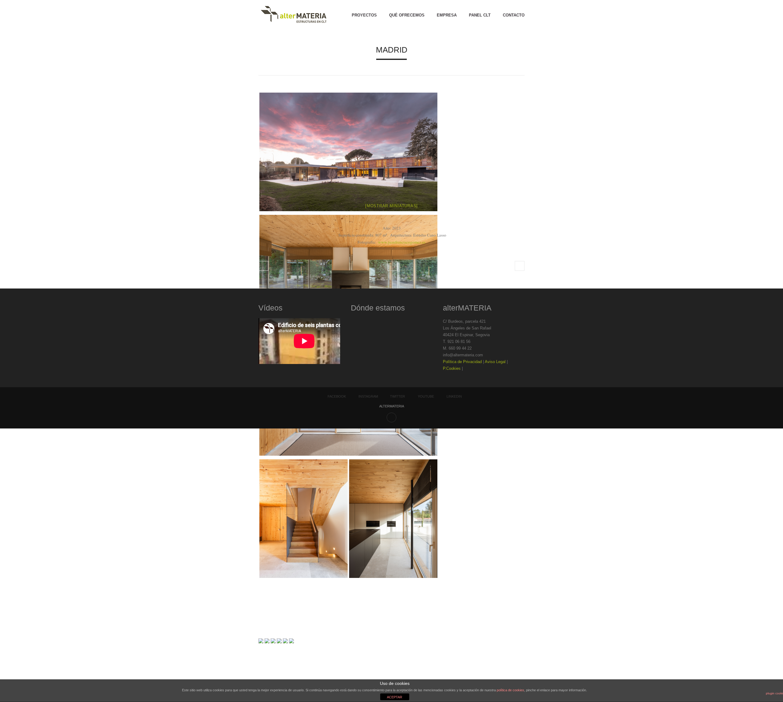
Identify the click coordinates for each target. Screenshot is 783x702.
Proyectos (364, 15)
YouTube (426, 396)
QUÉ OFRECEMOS (407, 15)
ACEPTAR (394, 697)
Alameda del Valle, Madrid (520, 266)
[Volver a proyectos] (392, 266)
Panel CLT (480, 15)
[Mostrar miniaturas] (391, 206)
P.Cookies (452, 368)
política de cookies (510, 690)
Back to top (391, 417)
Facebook (337, 396)
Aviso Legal (495, 361)
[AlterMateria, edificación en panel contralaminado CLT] (293, 15)
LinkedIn (454, 396)
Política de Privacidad (462, 361)
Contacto (514, 15)
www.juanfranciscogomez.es (401, 242)
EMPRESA (447, 15)
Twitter (397, 396)
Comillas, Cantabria (263, 266)
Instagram (368, 396)
